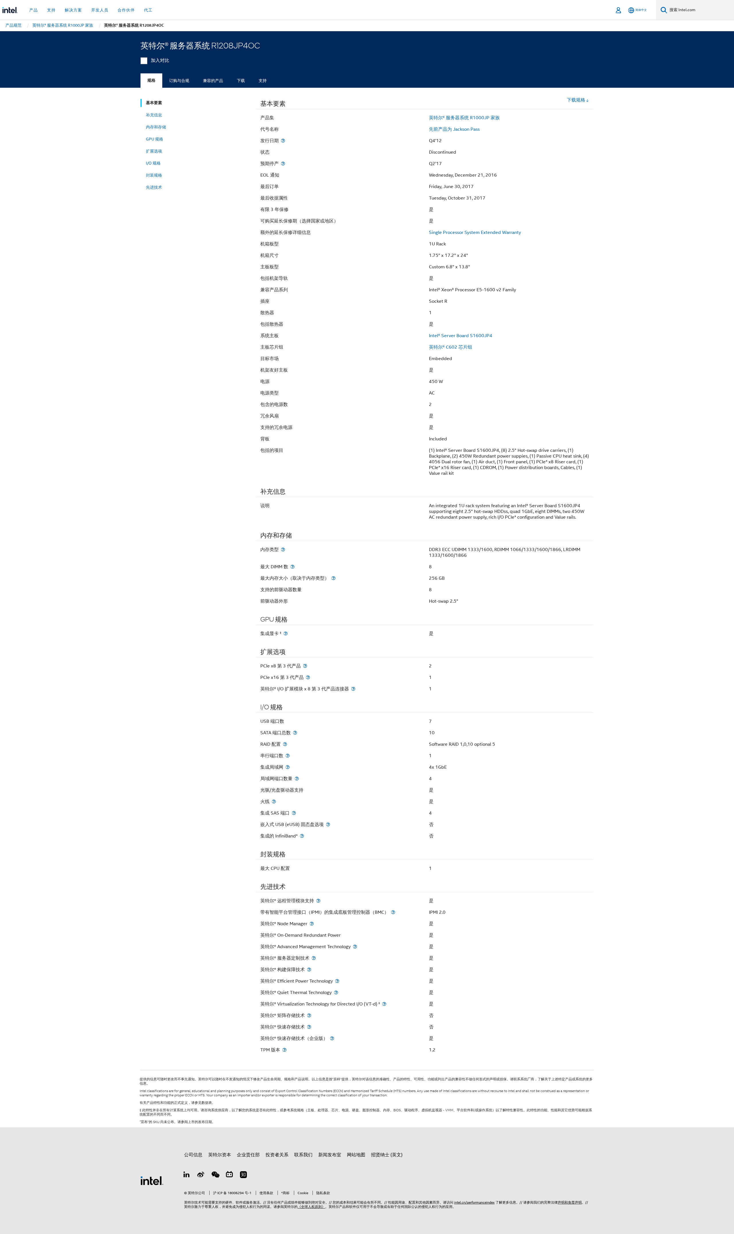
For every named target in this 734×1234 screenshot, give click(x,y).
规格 (151, 80)
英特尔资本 (219, 1155)
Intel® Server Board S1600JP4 (460, 336)
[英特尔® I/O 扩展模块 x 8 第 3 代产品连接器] (353, 688)
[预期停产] (283, 163)
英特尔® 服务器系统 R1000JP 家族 (464, 118)
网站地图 (356, 1155)
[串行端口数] (287, 755)
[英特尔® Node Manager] (312, 923)
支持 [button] (51, 10)
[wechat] (215, 1175)
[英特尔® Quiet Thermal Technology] (336, 992)
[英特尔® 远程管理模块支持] (318, 900)
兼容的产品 (213, 80)
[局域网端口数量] (297, 778)
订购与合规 (179, 80)
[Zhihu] (243, 1175)
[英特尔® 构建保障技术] (309, 969)
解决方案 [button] (73, 10)
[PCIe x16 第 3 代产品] (308, 677)
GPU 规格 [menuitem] (154, 139)
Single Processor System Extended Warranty (475, 232)
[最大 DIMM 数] (292, 566)
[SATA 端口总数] (295, 732)
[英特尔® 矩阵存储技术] (309, 1015)
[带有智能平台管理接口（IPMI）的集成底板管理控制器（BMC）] (393, 912)
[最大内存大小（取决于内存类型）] (333, 578)
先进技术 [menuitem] (154, 187)
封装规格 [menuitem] (154, 175)
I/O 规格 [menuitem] (153, 163)
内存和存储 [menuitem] (156, 127)
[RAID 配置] (285, 744)
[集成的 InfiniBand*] (302, 835)
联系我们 (303, 1155)
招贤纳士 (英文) (387, 1155)
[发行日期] (283, 140)
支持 (263, 80)
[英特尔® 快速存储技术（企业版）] (332, 1038)
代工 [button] (148, 10)
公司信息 (193, 1155)
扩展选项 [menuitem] (154, 151)
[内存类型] (283, 549)
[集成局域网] (287, 767)
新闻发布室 (329, 1155)
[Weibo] (201, 1175)
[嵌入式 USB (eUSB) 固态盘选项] (328, 824)
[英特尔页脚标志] (151, 1180)
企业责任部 (248, 1155)
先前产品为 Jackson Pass (454, 129)
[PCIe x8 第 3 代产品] (305, 665)
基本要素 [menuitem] (154, 103)
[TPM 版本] (284, 1049)
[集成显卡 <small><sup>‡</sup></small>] (285, 633)
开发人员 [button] (99, 10)
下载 (241, 80)
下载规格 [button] (576, 100)
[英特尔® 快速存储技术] (309, 1026)
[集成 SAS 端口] (294, 813)
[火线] (274, 801)
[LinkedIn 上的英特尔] (187, 1175)
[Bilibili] (229, 1175)
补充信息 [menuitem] (154, 115)
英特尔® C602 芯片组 (450, 347)
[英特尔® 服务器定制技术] (314, 958)
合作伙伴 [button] (126, 10)
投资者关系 (277, 1155)
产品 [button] (33, 10)
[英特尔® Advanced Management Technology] (355, 946)
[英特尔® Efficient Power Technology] (337, 981)
